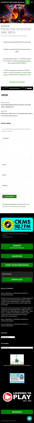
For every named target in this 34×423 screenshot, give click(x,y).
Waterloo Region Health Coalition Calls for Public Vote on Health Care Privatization (16, 303)
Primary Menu (32, 2)
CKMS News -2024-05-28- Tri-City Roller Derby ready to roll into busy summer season (17, 113)
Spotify (24, 72)
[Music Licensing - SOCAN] (17, 397)
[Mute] (26, 88)
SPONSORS (17, 412)
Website (5, 185)
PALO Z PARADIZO (6, 293)
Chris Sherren (12, 35)
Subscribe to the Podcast (17, 82)
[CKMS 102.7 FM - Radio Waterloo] (17, 224)
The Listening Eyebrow (24, 61)
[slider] (29, 88)
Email (4, 175)
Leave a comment (22, 35)
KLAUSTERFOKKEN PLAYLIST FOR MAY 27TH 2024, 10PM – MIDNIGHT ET (16, 105)
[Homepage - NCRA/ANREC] (17, 378)
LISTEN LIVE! (17, 279)
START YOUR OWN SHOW (17, 265)
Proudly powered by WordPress (8, 420)
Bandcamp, (18, 72)
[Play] (3, 88)
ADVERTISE (17, 256)
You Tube (11, 72)
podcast (4, 95)
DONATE (17, 246)
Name (4, 164)
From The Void (5, 26)
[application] (17, 88)
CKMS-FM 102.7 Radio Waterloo (12, 2)
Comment (5, 138)
